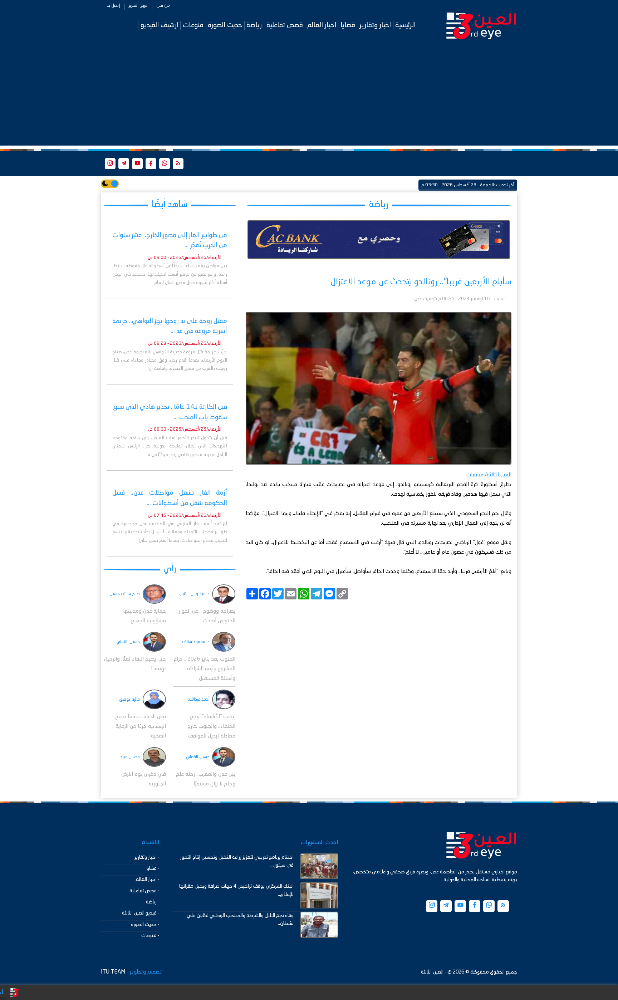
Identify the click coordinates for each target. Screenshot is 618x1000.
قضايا (347, 25)
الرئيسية (405, 25)
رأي (169, 568)
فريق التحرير (138, 6)
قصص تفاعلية (284, 25)
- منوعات (150, 935)
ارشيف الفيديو (159, 25)
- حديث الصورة (145, 924)
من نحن (163, 6)
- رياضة (153, 902)
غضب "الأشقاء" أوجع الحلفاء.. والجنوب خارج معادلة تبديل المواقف (211, 726)
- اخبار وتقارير (147, 857)
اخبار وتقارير (375, 25)
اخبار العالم (321, 25)
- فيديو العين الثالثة (141, 913)
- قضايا (153, 868)
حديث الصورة (225, 25)
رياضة (254, 25)
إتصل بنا (113, 6)
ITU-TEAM (113, 972)
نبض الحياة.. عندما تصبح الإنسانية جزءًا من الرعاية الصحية (140, 726)
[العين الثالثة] (481, 25)
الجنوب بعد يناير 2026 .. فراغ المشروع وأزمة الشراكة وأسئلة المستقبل (204, 669)
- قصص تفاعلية (144, 890)
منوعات (193, 25)
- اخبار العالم (148, 879)
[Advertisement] (309, 95)
